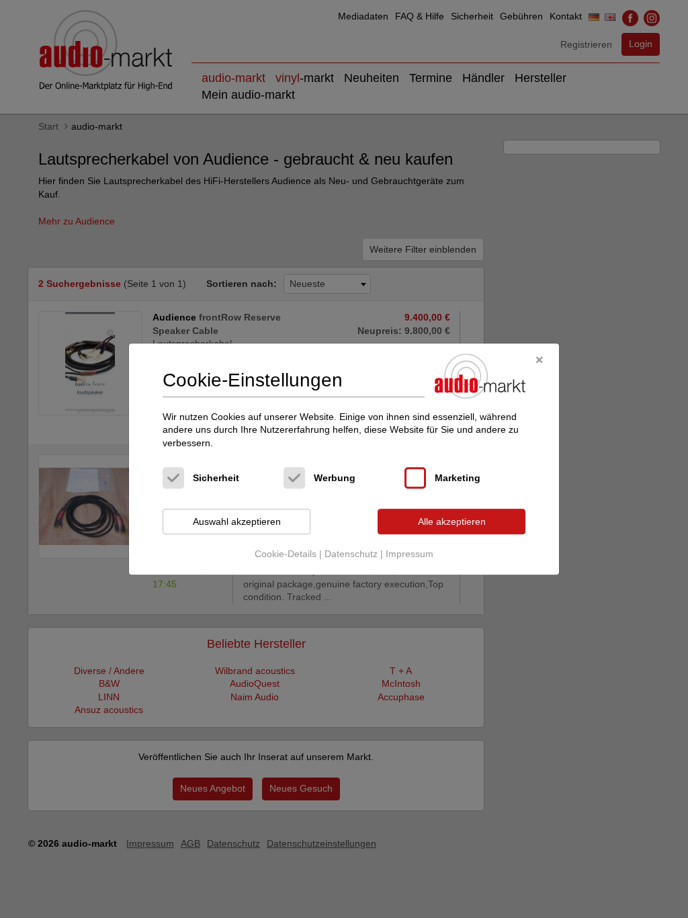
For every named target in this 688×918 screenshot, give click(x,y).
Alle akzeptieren (452, 521)
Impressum (409, 553)
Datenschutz (351, 553)
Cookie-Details (285, 553)
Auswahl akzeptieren (237, 521)
